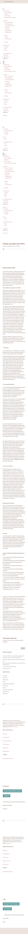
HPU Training (5, 857)
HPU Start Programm (10, 25)
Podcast (6, 46)
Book (6, 138)
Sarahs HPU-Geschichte (8, 689)
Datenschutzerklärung (7, 805)
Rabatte (6, 42)
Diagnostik (5, 675)
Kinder (4, 681)
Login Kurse (6, 56)
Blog (5, 50)
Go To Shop (5, 233)
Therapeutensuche (8, 53)
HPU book (5, 850)
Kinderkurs (8, 29)
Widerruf (6, 796)
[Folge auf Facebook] (20, 2)
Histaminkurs (5, 747)
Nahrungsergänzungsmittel (8, 683)
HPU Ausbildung (9, 24)
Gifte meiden (5, 679)
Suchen (22, 648)
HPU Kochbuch (9, 38)
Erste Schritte (6, 10)
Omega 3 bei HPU (6, 668)
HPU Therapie (7, 15)
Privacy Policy (5, 918)
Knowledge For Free (8, 142)
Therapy (6, 134)
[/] (3, 9)
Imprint (4, 921)
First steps (6, 128)
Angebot (5, 20)
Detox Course (5, 864)
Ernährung (5, 246)
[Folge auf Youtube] (26, 2)
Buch (7, 37)
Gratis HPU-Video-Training (10, 17)
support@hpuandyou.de (8, 1)
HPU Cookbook (6, 853)
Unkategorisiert (6, 691)
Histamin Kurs (8, 32)
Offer (5, 137)
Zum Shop (5, 115)
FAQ (5, 48)
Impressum (5, 808)
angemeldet (9, 640)
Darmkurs (8, 27)
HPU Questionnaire (9, 130)
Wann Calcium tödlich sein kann (9, 666)
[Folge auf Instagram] (23, 2)
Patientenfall (10, 246)
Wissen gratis (6, 45)
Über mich (6, 55)
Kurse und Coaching (9, 22)
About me (6, 148)
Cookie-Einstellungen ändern (12, 791)
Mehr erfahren (15, 726)
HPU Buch (5, 733)
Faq (5, 143)
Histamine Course (6, 860)
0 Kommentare (17, 246)
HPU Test (6, 14)
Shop (6, 154)
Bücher (6, 35)
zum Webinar (16, 589)
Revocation (7, 909)
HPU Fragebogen (8, 12)
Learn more (8, 843)
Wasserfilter (5, 693)
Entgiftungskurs (9, 30)
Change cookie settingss (11, 904)
